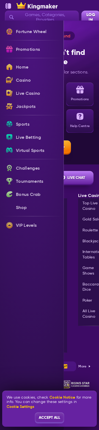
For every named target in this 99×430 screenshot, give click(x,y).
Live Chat (76, 177)
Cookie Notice (62, 397)
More (82, 366)
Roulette (90, 230)
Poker (87, 300)
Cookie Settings (20, 406)
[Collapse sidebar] (8, 6)
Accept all (49, 417)
